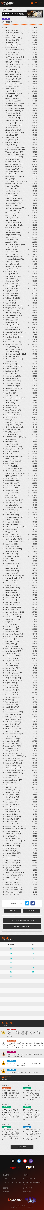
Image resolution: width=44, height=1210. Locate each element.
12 (11, 967)
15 (11, 953)
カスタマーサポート (29, 1179)
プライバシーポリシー (10, 1179)
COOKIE (5, 1188)
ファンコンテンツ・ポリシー (12, 1182)
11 (11, 972)
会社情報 (6, 1192)
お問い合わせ (27, 1192)
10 (11, 976)
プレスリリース (28, 1188)
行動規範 (25, 1175)
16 (11, 949)
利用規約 (6, 1175)
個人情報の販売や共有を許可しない (32, 1183)
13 (11, 963)
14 (11, 958)
